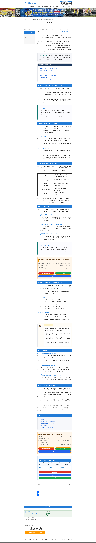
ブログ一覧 (51, 6)
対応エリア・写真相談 (54, 468)
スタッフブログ (26, 34)
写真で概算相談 (64, 468)
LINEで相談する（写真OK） (63, 273)
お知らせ (25, 39)
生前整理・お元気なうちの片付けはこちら (48, 421)
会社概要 (64, 6)
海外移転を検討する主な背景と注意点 (46, 70)
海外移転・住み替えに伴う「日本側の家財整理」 (49, 75)
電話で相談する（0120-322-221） (46, 273)
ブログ (43, 31)
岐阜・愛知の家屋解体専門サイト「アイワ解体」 (48, 514)
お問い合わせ (70, 6)
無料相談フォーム (55, 475)
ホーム (24, 6)
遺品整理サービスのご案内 (45, 419)
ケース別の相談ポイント (44, 77)
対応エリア (38, 6)
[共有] (55, 495)
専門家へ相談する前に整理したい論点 (46, 72)
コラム (25, 42)
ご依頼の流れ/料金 (30, 6)
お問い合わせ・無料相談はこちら (47, 427)
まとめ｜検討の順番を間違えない (46, 79)
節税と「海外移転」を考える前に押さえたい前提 (49, 68)
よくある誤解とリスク (44, 73)
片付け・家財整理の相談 (43, 468)
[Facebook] (55, 492)
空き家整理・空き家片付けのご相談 (47, 423)
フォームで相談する (54, 276)
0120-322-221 (66, 3)
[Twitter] (55, 493)
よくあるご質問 (58, 6)
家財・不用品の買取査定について (47, 425)
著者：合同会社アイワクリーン (67, 31)
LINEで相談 (55, 477)
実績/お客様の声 (45, 6)
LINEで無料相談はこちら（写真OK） (36, 532)
